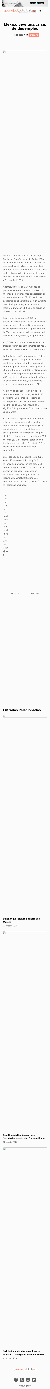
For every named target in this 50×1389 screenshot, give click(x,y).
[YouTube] (34, 1380)
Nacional (34, 35)
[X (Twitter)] (22, 1380)
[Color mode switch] (34, 11)
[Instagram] (28, 1380)
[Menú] (45, 11)
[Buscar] (40, 11)
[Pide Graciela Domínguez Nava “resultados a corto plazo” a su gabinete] (25, 1031)
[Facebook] (16, 1380)
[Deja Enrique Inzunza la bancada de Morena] (25, 814)
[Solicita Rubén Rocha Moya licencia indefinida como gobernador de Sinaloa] (25, 1247)
